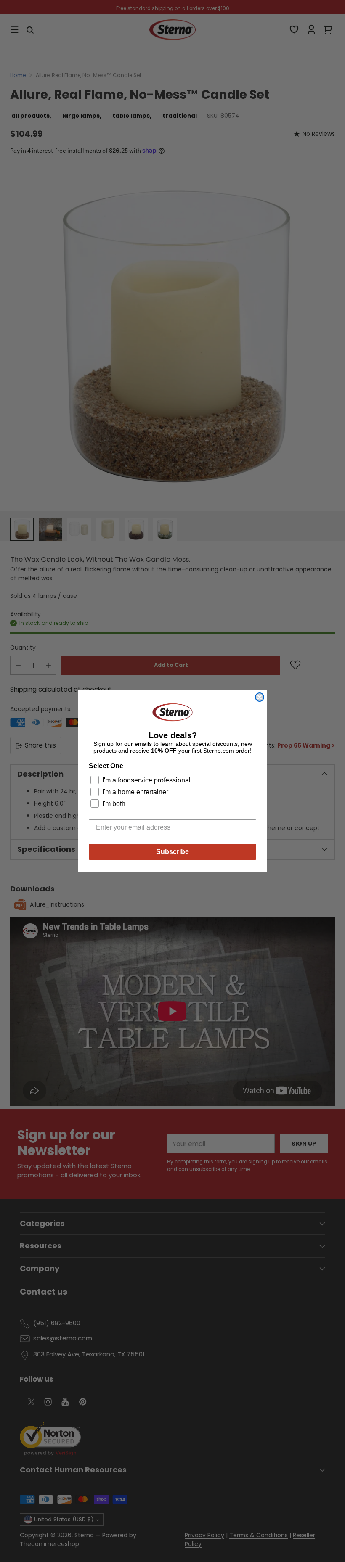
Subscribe (172, 851)
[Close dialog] (259, 697)
